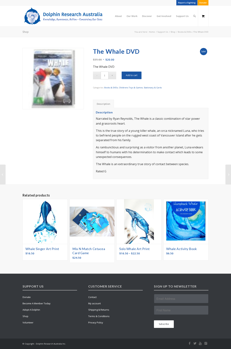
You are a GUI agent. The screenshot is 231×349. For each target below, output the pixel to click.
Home (152, 31)
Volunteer (28, 322)
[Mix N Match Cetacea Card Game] (3, 174)
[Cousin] (228, 174)
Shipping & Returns (98, 309)
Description (103, 103)
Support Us (162, 31)
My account (94, 303)
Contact (92, 297)
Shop (26, 31)
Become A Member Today (37, 303)
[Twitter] (195, 343)
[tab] (103, 104)
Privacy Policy (95, 322)
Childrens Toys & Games (131, 87)
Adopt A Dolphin (31, 309)
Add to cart (131, 75)
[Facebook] (189, 343)
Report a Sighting (187, 2)
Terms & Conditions (99, 316)
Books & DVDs (184, 31)
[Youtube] (200, 343)
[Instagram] (205, 343)
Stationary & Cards (153, 87)
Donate (203, 2)
